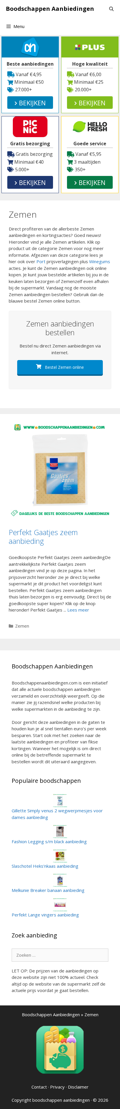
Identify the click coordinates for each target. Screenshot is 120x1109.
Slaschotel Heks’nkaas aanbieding (45, 866)
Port (40, 261)
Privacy (57, 1087)
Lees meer (78, 610)
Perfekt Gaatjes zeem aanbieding (43, 536)
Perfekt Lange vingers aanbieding (45, 915)
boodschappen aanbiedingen (61, 1100)
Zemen (22, 626)
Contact (39, 1087)
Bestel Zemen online (64, 367)
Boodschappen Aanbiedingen (50, 9)
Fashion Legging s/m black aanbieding (49, 841)
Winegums (99, 261)
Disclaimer (78, 1087)
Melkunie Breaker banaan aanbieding (48, 890)
